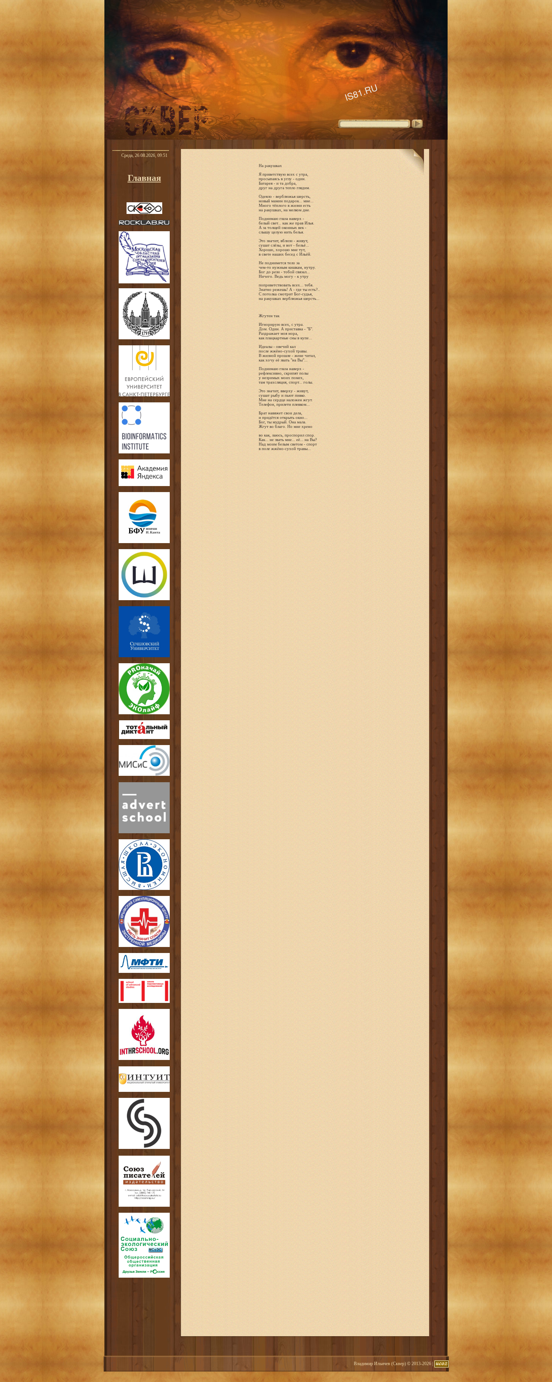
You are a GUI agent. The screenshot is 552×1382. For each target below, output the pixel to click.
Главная (144, 178)
